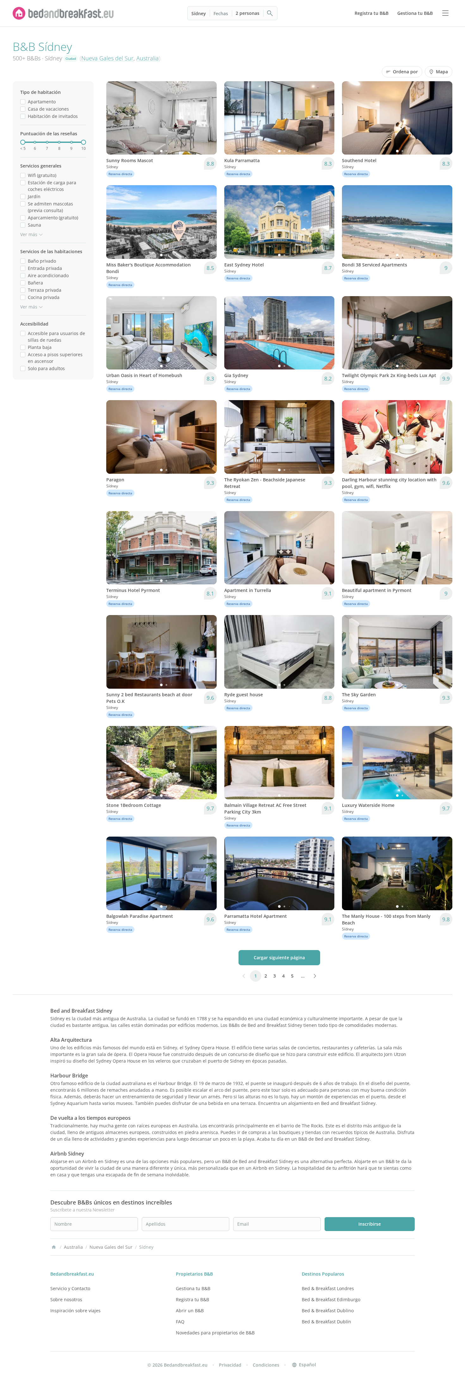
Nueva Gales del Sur (107, 58)
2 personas (247, 13)
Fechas (221, 13)
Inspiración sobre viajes (75, 1311)
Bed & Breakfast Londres (328, 1288)
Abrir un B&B (190, 1311)
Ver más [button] (28, 234)
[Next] (208, 118)
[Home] (53, 1247)
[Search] (270, 13)
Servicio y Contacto (70, 1288)
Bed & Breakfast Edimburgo (331, 1299)
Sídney (198, 13)
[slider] (22, 142)
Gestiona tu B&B (193, 1288)
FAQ (180, 1322)
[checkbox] (22, 101)
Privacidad (230, 1365)
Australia (147, 58)
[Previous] (115, 118)
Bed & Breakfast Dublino (328, 1311)
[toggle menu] (445, 13)
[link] (63, 13)
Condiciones (266, 1365)
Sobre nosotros (66, 1299)
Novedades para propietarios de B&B (215, 1333)
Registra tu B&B (192, 1299)
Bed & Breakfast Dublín (326, 1322)
